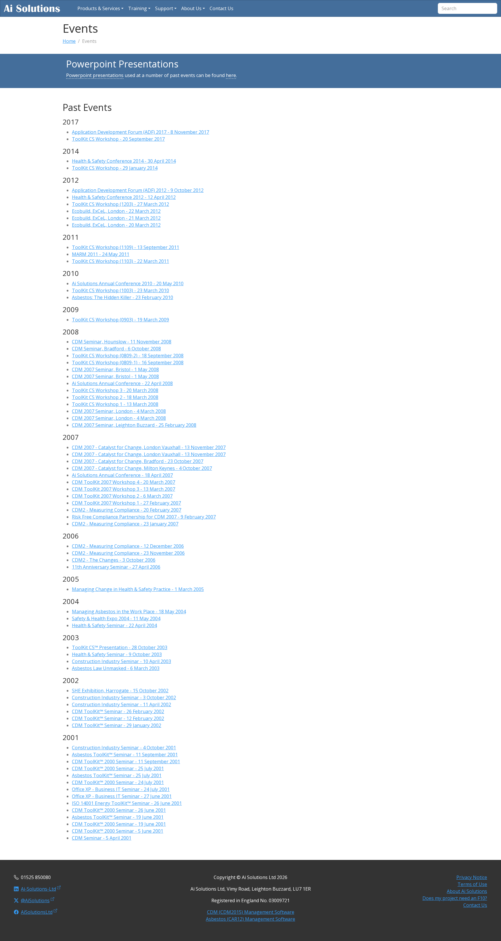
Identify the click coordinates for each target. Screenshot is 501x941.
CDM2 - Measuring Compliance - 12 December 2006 (128, 546)
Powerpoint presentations (95, 75)
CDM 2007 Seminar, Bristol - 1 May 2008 (115, 369)
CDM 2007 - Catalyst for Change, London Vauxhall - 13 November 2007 (149, 447)
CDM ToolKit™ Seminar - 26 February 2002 (118, 711)
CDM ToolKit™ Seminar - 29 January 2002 (116, 725)
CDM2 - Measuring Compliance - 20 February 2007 (126, 510)
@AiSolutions (35, 900)
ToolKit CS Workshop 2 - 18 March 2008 (115, 397)
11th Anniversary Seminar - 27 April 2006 (116, 567)
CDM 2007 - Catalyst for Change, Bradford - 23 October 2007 (137, 461)
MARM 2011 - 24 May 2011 (100, 254)
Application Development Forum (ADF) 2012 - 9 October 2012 (138, 190)
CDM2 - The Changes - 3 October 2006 (113, 560)
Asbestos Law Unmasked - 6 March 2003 (115, 668)
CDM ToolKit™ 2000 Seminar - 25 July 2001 (118, 768)
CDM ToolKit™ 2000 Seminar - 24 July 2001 (118, 782)
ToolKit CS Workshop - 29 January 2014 (114, 168)
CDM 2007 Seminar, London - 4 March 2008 (119, 411)
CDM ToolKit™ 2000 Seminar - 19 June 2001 (119, 824)
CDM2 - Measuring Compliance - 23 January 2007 (125, 524)
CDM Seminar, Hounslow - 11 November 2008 (121, 341)
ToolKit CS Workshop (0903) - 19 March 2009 (120, 319)
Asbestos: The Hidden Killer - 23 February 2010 (122, 297)
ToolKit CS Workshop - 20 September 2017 (118, 139)
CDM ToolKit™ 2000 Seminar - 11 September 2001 (126, 761)
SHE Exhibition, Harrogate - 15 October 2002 (120, 690)
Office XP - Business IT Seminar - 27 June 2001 (122, 796)
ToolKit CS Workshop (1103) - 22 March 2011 (120, 261)
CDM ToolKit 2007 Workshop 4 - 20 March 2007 (123, 482)
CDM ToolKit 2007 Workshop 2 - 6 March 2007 (122, 496)
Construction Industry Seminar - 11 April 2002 (121, 704)
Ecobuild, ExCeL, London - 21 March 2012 (116, 218)
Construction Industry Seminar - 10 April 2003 (121, 661)
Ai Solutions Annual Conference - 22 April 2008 (122, 383)
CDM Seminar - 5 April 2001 (101, 838)
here (231, 75)
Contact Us (475, 905)
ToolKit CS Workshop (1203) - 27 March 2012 (120, 204)
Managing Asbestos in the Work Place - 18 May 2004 (129, 611)
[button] (100, 8)
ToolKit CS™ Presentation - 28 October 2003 (119, 647)
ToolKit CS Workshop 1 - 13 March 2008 (115, 404)
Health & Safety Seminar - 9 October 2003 (117, 654)
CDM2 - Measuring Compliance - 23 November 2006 (128, 553)
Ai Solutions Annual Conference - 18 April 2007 (122, 475)
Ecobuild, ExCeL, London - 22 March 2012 (116, 211)
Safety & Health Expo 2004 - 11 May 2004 (116, 618)
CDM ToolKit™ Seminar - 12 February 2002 (118, 718)
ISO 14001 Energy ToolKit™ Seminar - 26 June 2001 (127, 803)
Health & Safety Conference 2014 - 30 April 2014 (124, 161)
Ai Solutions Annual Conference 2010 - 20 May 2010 (128, 283)
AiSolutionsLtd (36, 912)
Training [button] (137, 8)
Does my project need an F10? (454, 898)
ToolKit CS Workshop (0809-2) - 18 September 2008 (128, 355)
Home (69, 41)
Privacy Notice (471, 877)
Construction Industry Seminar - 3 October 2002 (124, 697)
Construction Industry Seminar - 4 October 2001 (124, 747)
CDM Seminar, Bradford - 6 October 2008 (116, 348)
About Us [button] (191, 8)
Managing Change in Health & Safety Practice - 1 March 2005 (138, 589)
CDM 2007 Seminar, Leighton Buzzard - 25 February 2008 (134, 425)
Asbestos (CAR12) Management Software (250, 919)
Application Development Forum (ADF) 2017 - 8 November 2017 (140, 132)
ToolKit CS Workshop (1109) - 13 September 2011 (125, 247)
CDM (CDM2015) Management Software (250, 912)
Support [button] (164, 8)
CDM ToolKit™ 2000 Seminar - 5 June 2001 (117, 831)
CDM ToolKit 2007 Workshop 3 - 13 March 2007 (123, 489)
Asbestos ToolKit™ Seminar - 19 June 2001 (118, 817)
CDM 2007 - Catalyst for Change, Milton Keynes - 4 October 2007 (142, 468)
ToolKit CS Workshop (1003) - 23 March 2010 (120, 290)
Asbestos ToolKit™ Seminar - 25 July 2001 (116, 775)
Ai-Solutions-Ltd (38, 889)
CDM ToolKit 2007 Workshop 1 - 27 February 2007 (126, 503)
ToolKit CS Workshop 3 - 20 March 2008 (115, 390)
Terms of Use (472, 884)
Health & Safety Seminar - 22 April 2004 (114, 625)
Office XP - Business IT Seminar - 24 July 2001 (121, 789)
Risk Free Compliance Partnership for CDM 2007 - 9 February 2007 (144, 517)
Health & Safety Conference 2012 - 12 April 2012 (124, 197)
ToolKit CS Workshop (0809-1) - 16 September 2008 (128, 362)
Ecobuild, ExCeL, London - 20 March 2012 (116, 225)
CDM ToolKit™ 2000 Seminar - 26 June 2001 (119, 810)
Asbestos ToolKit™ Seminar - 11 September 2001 (125, 754)
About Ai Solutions (467, 891)
